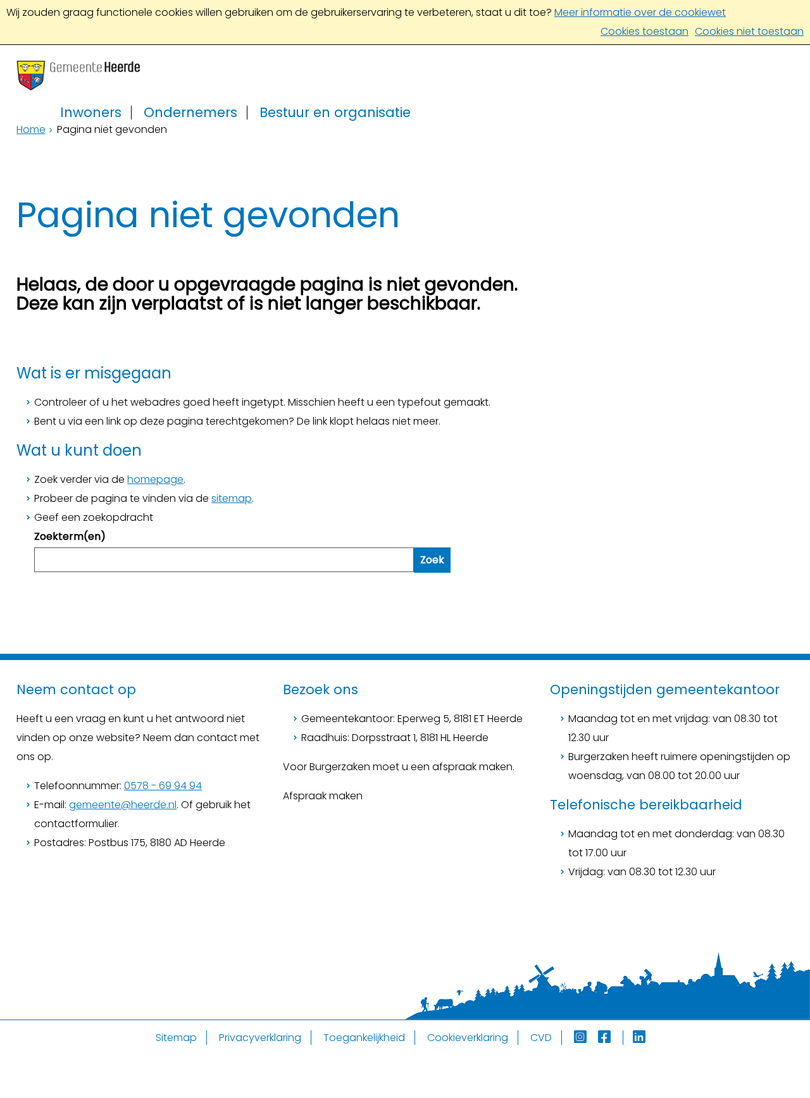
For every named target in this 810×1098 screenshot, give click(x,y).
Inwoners (91, 113)
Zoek (432, 559)
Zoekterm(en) (70, 536)
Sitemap (176, 1037)
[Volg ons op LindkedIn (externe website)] (640, 1037)
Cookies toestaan (644, 31)
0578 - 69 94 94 (163, 785)
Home (31, 129)
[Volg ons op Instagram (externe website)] (581, 1037)
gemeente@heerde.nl (123, 804)
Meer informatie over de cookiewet (640, 12)
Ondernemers (190, 113)
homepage (155, 479)
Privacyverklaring (260, 1037)
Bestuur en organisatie (335, 113)
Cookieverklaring (467, 1037)
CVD (541, 1037)
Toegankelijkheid (364, 1037)
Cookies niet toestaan (749, 31)
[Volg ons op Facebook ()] (610, 1037)
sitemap (231, 498)
